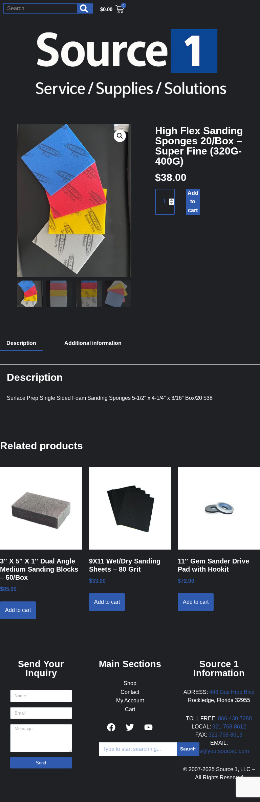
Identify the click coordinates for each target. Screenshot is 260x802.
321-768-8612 (229, 726)
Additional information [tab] (93, 343)
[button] (120, 136)
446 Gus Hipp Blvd (232, 692)
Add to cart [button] (18, 610)
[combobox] (40, 8)
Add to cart (193, 201)
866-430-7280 (235, 718)
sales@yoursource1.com (219, 751)
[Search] (85, 8)
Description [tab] (21, 343)
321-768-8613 (225, 735)
